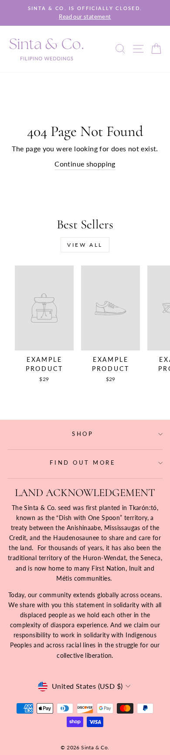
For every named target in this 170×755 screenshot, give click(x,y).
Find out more (83, 462)
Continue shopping (85, 164)
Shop (83, 434)
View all (85, 244)
